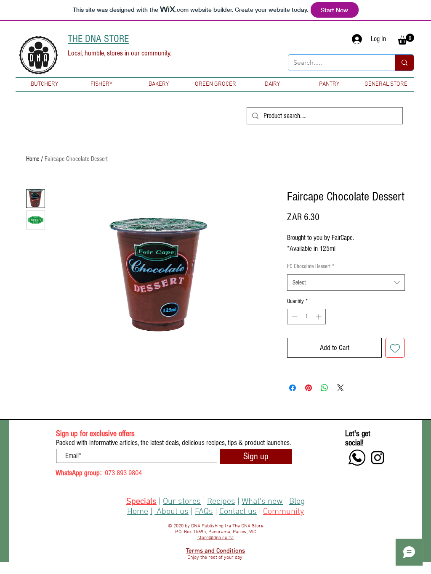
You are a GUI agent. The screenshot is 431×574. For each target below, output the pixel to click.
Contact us (238, 512)
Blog (297, 502)
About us (173, 512)
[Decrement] (293, 316)
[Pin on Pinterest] (308, 388)
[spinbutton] (306, 316)
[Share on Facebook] (292, 388)
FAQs (204, 512)
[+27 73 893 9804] (357, 457)
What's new (262, 502)
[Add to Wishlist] (395, 348)
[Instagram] (377, 457)
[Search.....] (404, 63)
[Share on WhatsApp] (324, 388)
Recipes (221, 502)
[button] (406, 39)
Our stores (182, 502)
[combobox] (346, 282)
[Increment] (319, 316)
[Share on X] (340, 388)
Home (32, 159)
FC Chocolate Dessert (310, 266)
